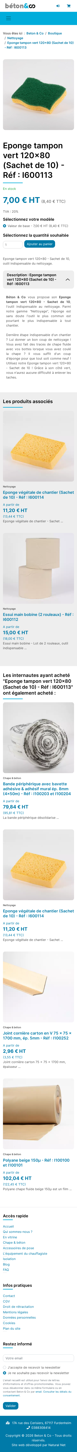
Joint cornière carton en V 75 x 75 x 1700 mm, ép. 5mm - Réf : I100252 (37, 1035)
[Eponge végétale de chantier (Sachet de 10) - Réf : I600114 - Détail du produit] (38, 446)
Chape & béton (14, 1242)
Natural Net (57, 1445)
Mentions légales (15, 1312)
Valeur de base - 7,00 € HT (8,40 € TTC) (38, 226)
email (39, 1391)
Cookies (9, 1323)
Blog (6, 1264)
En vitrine (10, 1237)
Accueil (8, 1226)
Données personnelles (19, 1317)
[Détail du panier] (69, 6)
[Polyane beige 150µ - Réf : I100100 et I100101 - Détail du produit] (38, 1113)
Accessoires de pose (18, 1248)
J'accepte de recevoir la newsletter (34, 1367)
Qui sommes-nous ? (17, 1232)
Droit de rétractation (18, 1307)
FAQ (6, 1270)
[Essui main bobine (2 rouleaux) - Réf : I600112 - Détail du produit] (38, 568)
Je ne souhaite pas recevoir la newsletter (38, 1373)
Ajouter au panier (40, 244)
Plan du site (11, 1328)
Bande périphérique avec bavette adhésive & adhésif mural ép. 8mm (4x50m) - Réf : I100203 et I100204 (37, 789)
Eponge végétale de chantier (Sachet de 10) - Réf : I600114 (38, 495)
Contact (9, 1296)
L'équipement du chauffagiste (25, 1253)
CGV (6, 1301)
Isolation (9, 1259)
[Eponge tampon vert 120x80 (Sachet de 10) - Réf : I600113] (38, 94)
